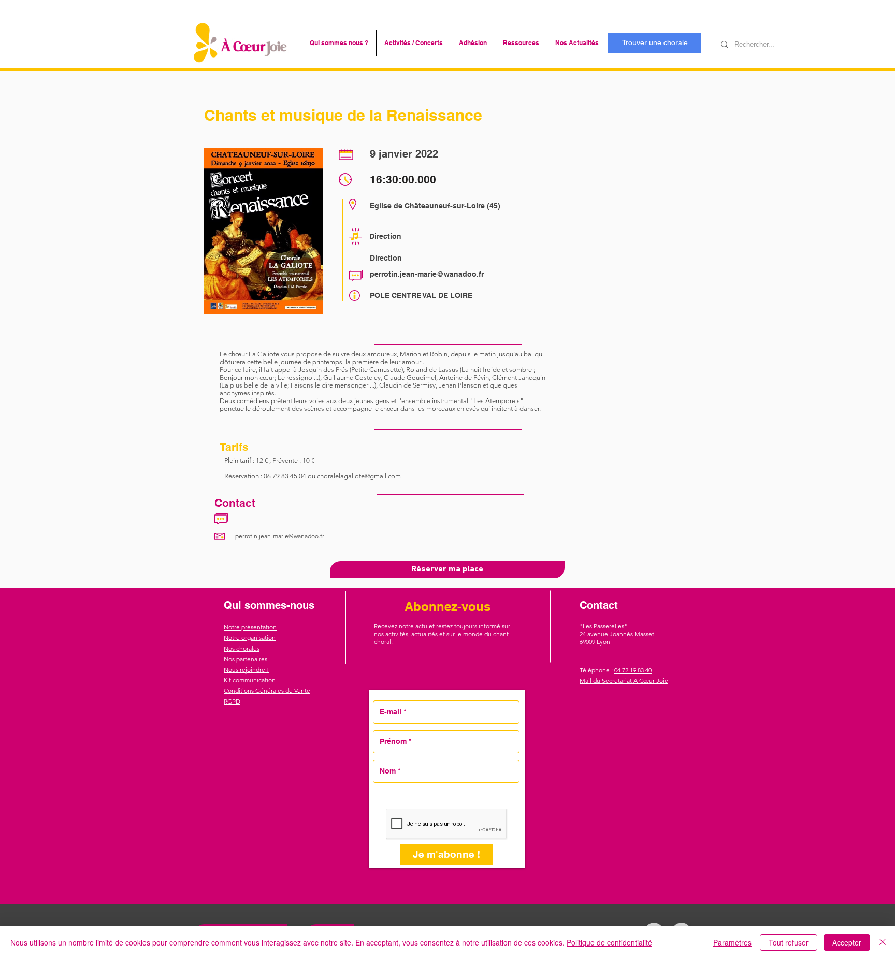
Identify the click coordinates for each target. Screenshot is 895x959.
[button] (339, 43)
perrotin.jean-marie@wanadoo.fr (427, 274)
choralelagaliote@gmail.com (359, 476)
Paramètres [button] (732, 942)
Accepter (846, 942)
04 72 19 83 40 (633, 670)
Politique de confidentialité (609, 942)
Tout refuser (789, 942)
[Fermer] (882, 942)
